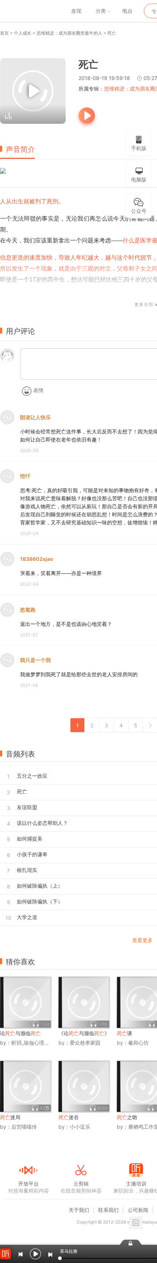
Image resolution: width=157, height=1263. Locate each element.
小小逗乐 (80, 1127)
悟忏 (25, 476)
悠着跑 (27, 609)
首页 (4, 33)
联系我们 (108, 1210)
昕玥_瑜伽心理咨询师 (35, 1043)
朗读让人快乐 (35, 417)
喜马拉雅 (28, 11)
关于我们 (79, 1210)
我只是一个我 (35, 660)
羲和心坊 (138, 1043)
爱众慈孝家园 (85, 1043)
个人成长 (22, 33)
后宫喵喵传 (24, 1127)
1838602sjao (36, 559)
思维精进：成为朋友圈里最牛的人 (69, 33)
